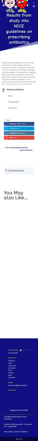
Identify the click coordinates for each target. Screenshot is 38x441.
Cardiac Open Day (11, 311)
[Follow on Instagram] (13, 397)
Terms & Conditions (20, 431)
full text (22, 84)
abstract (13, 84)
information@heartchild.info (17, 385)
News (10, 96)
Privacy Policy (8, 431)
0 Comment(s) (13, 102)
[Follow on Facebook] (5, 397)
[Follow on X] (9, 397)
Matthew (20, 90)
